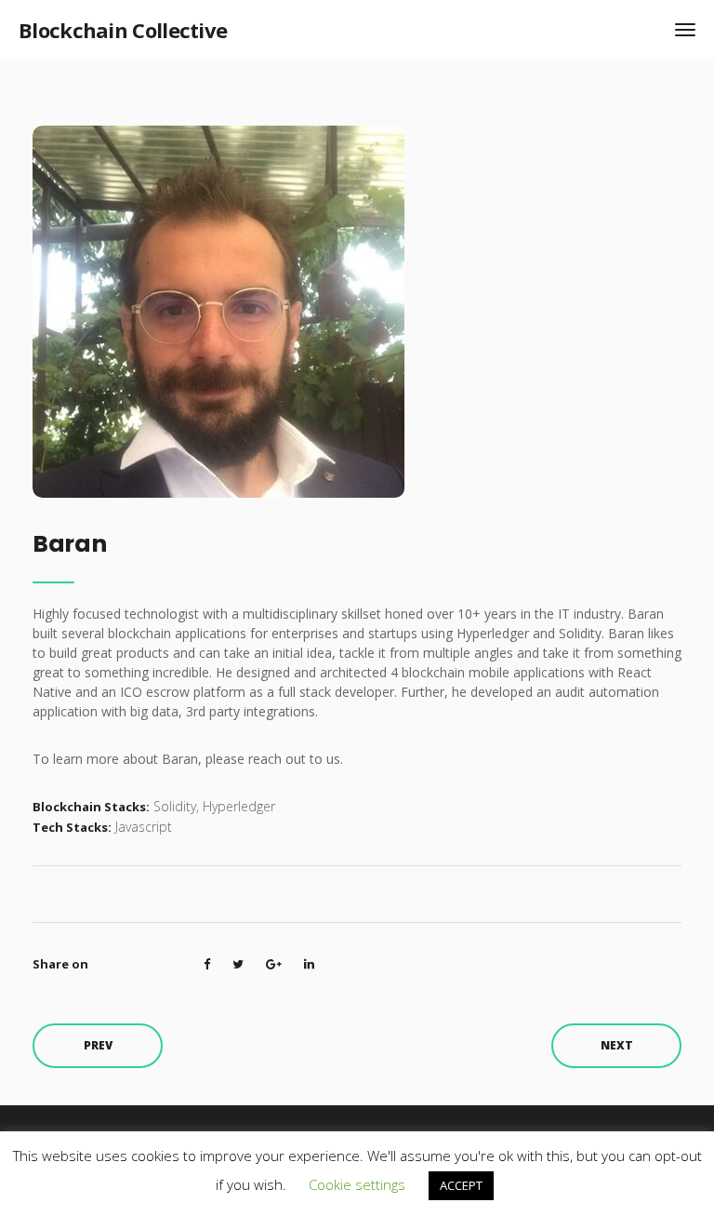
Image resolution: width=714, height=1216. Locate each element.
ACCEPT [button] (461, 1185)
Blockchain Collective (123, 30)
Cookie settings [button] (357, 1184)
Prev (98, 1045)
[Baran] (218, 310)
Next (617, 1045)
